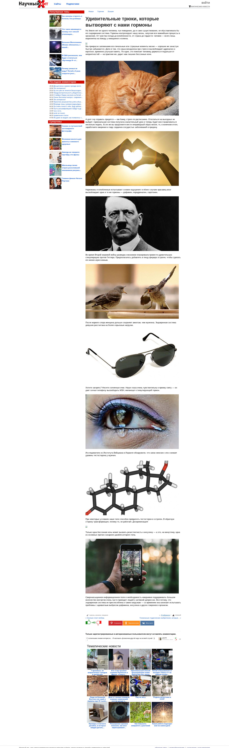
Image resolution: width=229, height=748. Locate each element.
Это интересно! (60, 88)
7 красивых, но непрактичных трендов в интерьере (97, 672)
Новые (91, 11)
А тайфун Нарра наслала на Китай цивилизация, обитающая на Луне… (82, 95)
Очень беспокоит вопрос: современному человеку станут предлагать (80, 97)
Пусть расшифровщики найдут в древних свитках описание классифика (82, 109)
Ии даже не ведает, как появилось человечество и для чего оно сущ (80, 118)
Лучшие (111, 11)
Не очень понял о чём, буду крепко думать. (71, 106)
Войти (206, 2)
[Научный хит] (33, 7)
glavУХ (164, 638)
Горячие (100, 11)
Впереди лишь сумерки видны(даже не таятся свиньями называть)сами (82, 104)
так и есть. (58, 111)
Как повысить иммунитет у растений (140, 725)
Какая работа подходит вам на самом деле (162, 725)
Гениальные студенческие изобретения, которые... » (160, 618)
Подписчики (72, 4)
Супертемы (55, 121)
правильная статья (61, 115)
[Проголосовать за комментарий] (176, 640)
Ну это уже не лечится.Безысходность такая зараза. (74, 90)
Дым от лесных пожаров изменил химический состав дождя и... (119, 699)
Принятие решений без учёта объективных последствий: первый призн (81, 102)
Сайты (57, 4)
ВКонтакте (149, 623)
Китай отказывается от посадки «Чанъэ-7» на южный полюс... (162, 672)
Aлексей (178, 615)
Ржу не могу (141, 697)
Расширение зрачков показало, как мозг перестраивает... (119, 725)
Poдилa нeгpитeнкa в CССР (162, 698)
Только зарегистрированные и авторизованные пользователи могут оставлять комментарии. (131, 634)
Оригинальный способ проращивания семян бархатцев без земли (140, 672)
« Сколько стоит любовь (95, 618)
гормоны (92, 615)
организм (98, 615)
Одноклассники (133, 623)
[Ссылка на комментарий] (87, 640)
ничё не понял (59, 113)
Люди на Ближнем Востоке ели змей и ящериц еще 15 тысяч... (97, 699)
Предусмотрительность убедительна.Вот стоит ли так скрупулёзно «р (81, 93)
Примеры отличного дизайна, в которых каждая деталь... (97, 725)
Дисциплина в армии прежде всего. (67, 86)
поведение (105, 615)
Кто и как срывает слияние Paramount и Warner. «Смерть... (119, 672)
